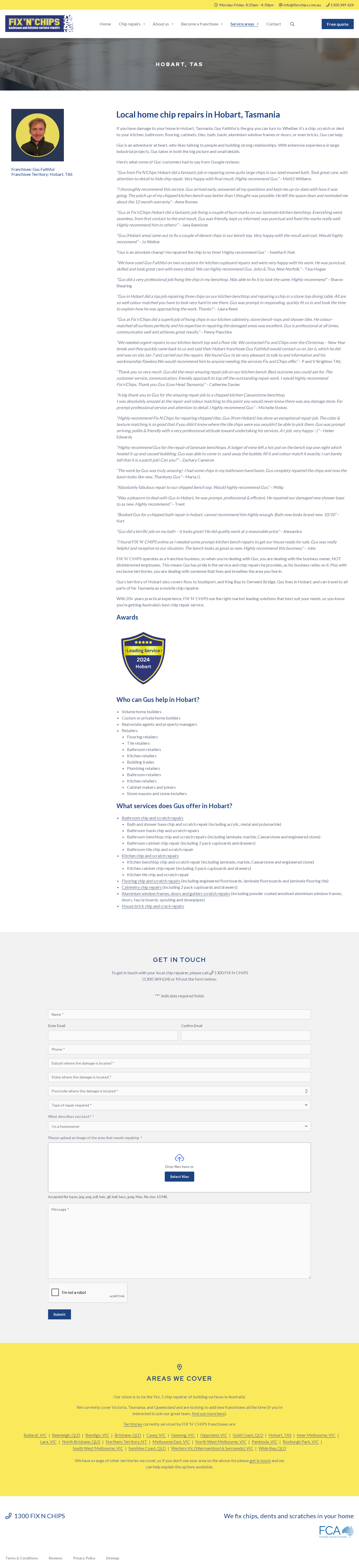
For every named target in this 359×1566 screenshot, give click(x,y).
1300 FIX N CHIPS (38, 1516)
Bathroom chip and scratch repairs (152, 817)
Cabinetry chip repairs (142, 887)
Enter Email (56, 1026)
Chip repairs (130, 23)
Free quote (337, 24)
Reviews (56, 1558)
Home (105, 23)
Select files (179, 1176)
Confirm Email (191, 1026)
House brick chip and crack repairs (153, 905)
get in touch (260, 1460)
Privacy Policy (84, 1558)
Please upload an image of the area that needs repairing (95, 1137)
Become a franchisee (199, 23)
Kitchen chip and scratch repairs (150, 855)
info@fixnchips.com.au (302, 5)
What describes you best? (71, 1116)
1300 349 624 (342, 5)
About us (161, 23)
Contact (273, 23)
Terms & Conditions (21, 1558)
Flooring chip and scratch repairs (151, 880)
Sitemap (112, 1558)
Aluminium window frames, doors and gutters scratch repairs (176, 893)
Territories (132, 1423)
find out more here (208, 1413)
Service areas (242, 23)
